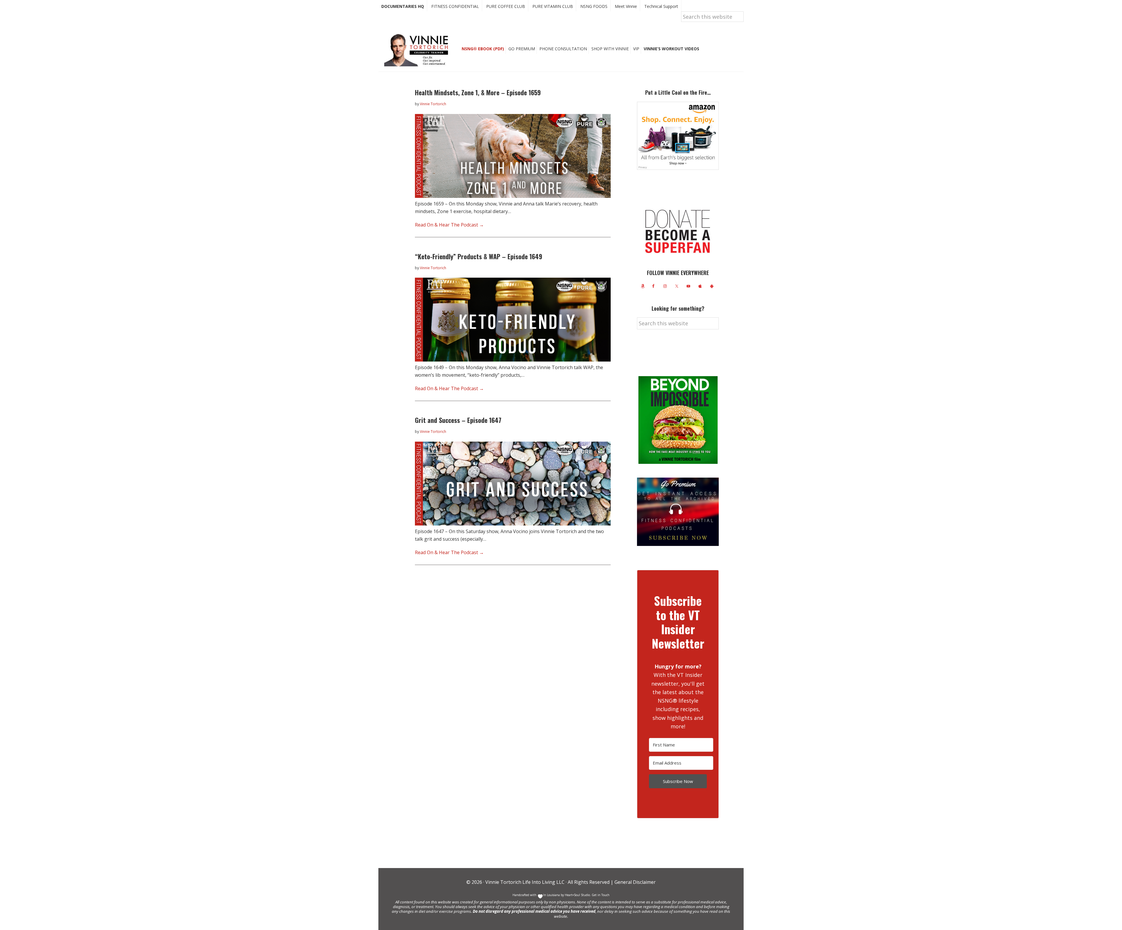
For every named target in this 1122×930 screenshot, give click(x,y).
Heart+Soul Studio (577, 895)
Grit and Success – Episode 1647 (458, 420)
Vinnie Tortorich (418, 50)
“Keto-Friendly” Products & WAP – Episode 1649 (478, 256)
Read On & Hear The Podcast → (449, 225)
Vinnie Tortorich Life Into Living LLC (525, 882)
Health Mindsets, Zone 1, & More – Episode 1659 (478, 92)
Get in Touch (601, 895)
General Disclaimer (634, 882)
